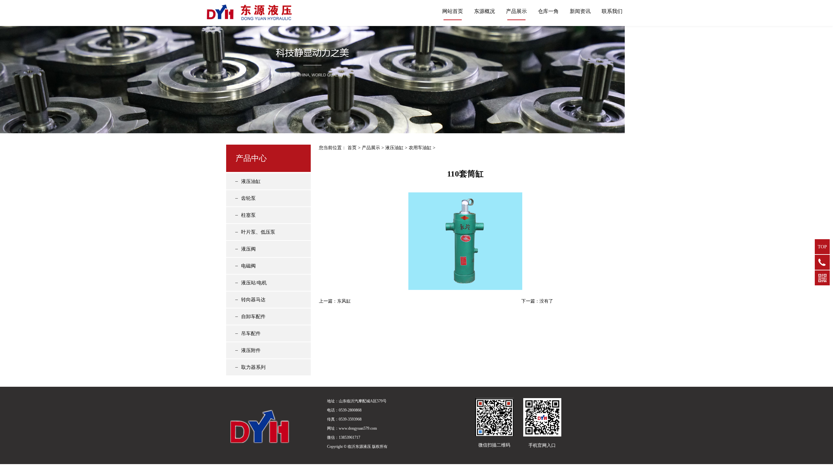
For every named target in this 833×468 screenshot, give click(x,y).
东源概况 (484, 11)
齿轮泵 (248, 198)
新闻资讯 (580, 11)
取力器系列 (253, 367)
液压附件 (251, 350)
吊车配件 (251, 333)
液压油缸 (251, 181)
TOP (822, 246)
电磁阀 (248, 265)
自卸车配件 (253, 316)
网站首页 (452, 11)
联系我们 (612, 11)
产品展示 (516, 11)
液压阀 (248, 249)
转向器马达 (253, 299)
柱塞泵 (248, 215)
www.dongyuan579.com (358, 428)
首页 (352, 147)
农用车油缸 (420, 147)
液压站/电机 (254, 282)
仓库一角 (548, 11)
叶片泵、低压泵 (258, 232)
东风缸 (344, 301)
